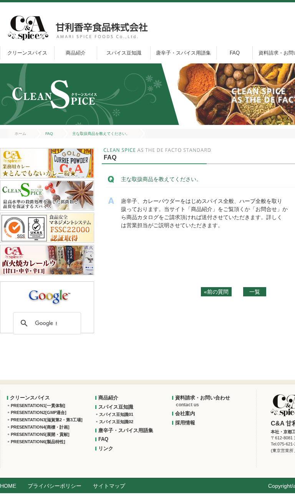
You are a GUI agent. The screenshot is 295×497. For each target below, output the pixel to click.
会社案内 (185, 413)
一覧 (254, 292)
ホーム (20, 133)
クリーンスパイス (27, 53)
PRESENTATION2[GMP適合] (38, 412)
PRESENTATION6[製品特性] (38, 441)
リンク (105, 448)
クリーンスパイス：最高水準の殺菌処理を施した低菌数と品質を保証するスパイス (47, 195)
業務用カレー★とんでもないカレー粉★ (47, 163)
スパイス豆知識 (123, 53)
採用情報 (185, 423)
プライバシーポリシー (54, 486)
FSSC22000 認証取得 (47, 228)
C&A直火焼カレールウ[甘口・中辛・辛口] (47, 260)
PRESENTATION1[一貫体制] (38, 405)
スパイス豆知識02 (116, 421)
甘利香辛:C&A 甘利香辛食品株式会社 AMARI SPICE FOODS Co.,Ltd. (76, 27)
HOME (8, 486)
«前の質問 (216, 292)
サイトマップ (109, 486)
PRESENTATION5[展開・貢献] (40, 434)
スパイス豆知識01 (116, 414)
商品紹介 (76, 53)
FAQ (235, 53)
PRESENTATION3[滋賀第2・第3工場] (47, 419)
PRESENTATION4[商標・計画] (40, 427)
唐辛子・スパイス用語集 (183, 53)
